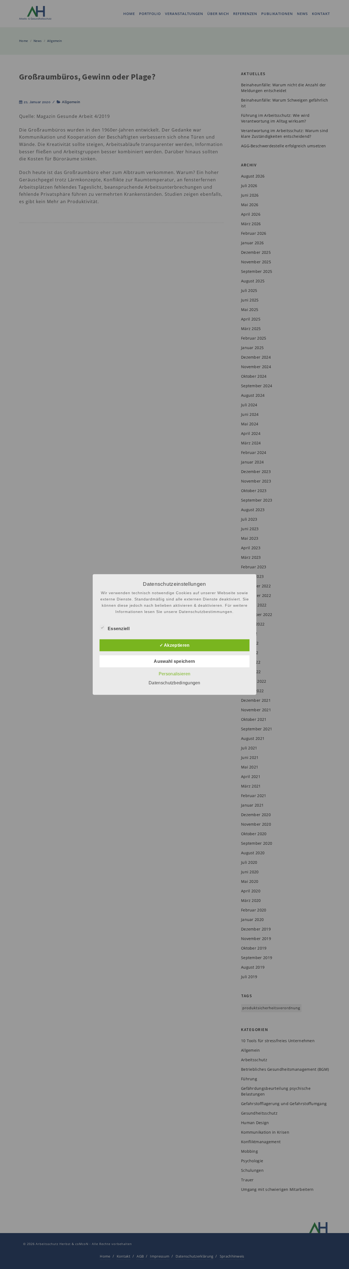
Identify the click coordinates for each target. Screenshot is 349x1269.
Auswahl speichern (174, 661)
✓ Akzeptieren (175, 645)
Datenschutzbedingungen (174, 683)
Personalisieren (175, 674)
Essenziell (119, 628)
